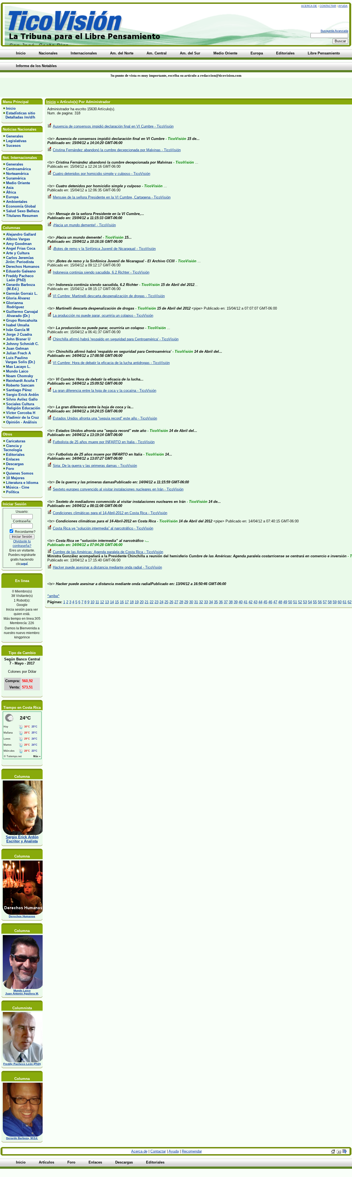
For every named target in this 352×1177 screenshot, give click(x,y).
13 (107, 602)
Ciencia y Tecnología (12, 448)
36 (221, 602)
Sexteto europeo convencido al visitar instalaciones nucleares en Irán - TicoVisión (118, 489)
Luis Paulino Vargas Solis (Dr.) (19, 360)
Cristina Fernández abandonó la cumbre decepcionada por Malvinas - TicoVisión (117, 150)
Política (12, 492)
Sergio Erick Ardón (22, 395)
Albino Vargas (18, 239)
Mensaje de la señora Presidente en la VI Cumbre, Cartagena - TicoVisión (111, 197)
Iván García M (17, 330)
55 (315, 602)
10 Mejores (15, 478)
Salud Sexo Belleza (22, 211)
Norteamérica (17, 174)
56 (320, 602)
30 (191, 602)
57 (325, 602)
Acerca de (309, 5)
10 (92, 602)
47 (275, 602)
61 (344, 602)
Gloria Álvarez (18, 298)
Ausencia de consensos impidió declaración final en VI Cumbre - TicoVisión (113, 126)
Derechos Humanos (22, 266)
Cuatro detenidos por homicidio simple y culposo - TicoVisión (101, 174)
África (11, 192)
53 (305, 602)
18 (132, 602)
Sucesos (13, 146)
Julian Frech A (18, 353)
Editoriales (15, 455)
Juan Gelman (17, 348)
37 (226, 602)
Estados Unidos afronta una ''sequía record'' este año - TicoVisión (105, 418)
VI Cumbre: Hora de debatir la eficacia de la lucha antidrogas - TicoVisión (111, 363)
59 (335, 602)
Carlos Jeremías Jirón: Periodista (18, 260)
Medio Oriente (18, 183)
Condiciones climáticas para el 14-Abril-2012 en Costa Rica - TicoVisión (110, 513)
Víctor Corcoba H (20, 413)
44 (260, 602)
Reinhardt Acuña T (22, 381)
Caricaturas (15, 441)
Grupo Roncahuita (21, 320)
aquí (24, 564)
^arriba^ (53, 596)
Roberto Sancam (20, 385)
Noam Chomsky (19, 376)
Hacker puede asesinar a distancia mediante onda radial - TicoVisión (107, 567)
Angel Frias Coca (20, 248)
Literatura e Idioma (22, 483)
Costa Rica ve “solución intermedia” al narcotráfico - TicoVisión (103, 528)
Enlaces (13, 459)
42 (250, 602)
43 (255, 602)
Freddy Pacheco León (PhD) (18, 278)
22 (151, 602)
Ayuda (343, 5)
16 (122, 602)
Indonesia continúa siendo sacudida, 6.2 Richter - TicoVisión (101, 272)
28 (181, 602)
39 (236, 602)
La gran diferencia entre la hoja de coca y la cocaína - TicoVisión (104, 390)
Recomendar (192, 1151)
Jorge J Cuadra (19, 334)
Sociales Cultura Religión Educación (21, 406)
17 (127, 602)
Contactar (328, 5)
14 (112, 602)
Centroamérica (18, 169)
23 (156, 602)
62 (349, 602)
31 (196, 602)
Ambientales (16, 202)
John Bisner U (18, 339)
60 (340, 602)
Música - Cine (17, 487)
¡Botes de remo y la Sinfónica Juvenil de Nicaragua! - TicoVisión (104, 249)
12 (102, 602)
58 (330, 602)
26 (171, 602)
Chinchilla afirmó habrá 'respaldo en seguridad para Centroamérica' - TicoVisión (115, 339)
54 (310, 602)
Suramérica (16, 178)
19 (137, 602)
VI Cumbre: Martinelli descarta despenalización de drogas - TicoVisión (109, 296)
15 (117, 602)
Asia (9, 188)
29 (186, 602)
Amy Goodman (19, 244)
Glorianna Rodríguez (13, 305)
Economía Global (21, 206)
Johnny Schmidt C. (22, 344)
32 (201, 602)
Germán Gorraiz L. (22, 293)
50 (290, 602)
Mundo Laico (17, 371)
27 (176, 602)
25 (166, 602)
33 (206, 602)
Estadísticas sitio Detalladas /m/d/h (19, 115)
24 (161, 602)
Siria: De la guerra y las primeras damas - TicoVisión (95, 466)
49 (285, 602)
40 (241, 602)
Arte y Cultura (17, 253)
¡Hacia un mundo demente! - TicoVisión (84, 225)
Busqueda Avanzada (334, 30)
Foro (10, 469)
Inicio (11, 108)
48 (280, 602)
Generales (14, 136)
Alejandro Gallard (21, 234)
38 (231, 602)
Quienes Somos (19, 473)
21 (146, 602)
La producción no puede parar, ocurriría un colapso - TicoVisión (103, 315)
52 (300, 602)
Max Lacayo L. (18, 367)
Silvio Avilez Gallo (22, 399)
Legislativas (16, 141)
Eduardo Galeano (21, 271)
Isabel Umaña (17, 325)
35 (216, 602)
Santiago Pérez (19, 390)
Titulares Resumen (22, 216)
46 (270, 602)
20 (142, 602)
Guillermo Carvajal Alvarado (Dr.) (20, 314)
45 (265, 602)
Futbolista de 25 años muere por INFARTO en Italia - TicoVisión (104, 442)
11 (97, 602)
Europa (12, 197)
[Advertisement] (84, 87)
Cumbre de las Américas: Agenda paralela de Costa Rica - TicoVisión (108, 552)
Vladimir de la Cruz (22, 417)
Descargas (15, 464)
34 (211, 602)
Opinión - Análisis (21, 422)
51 (295, 602)
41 (246, 602)
